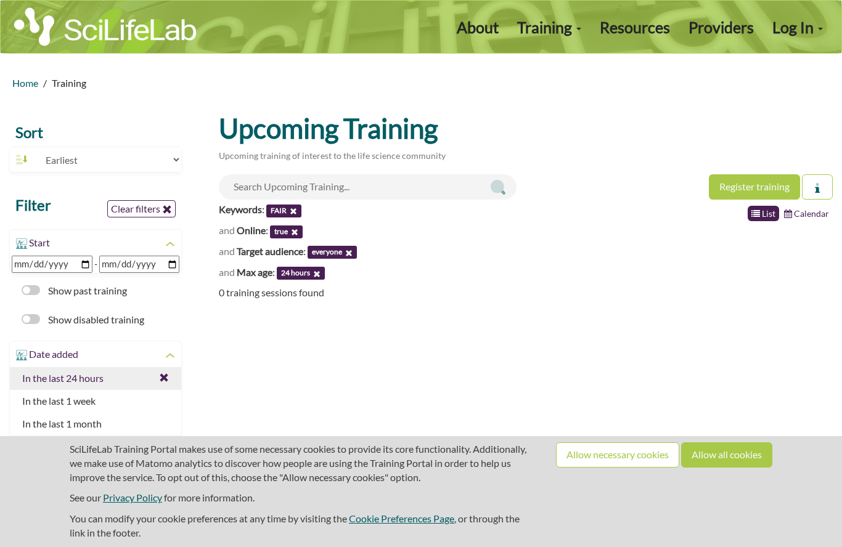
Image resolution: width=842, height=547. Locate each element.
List (767, 213)
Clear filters (136, 208)
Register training (754, 186)
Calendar (810, 213)
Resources (635, 27)
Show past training (86, 290)
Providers (721, 27)
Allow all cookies (727, 454)
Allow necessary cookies (617, 454)
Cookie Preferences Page (401, 518)
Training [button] (546, 27)
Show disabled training (95, 319)
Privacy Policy (132, 497)
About (478, 27)
